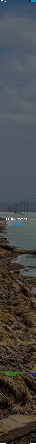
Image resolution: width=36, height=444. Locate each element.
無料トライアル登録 (18, 224)
